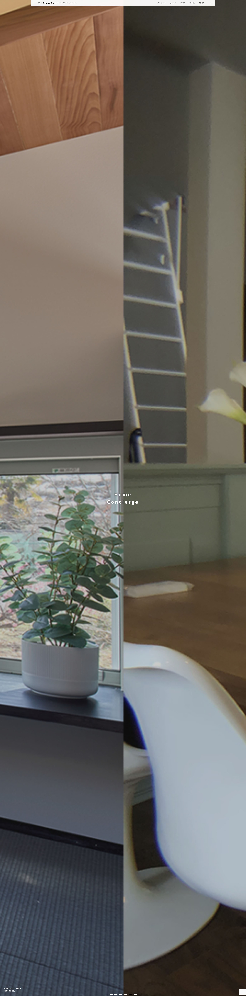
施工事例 (182, 3)
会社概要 (201, 3)
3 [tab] (120, 994)
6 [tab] (135, 994)
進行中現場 (192, 3)
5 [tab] (130, 994)
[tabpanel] (123, 498)
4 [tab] (125, 994)
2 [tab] (115, 994)
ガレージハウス (161, 3)
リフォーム (173, 3)
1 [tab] (111, 994)
